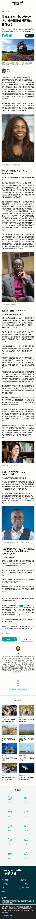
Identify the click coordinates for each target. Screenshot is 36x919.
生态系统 (5, 756)
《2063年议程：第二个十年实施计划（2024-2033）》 (18, 398)
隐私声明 (23, 880)
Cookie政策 (24, 884)
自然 (9, 816)
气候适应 (24, 689)
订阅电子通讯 (24, 887)
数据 (21, 605)
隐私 (17, 910)
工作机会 (5, 884)
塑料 (3, 736)
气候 (9, 802)
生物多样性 (22, 756)
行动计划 (14, 84)
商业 (9, 830)
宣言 (23, 84)
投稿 (3, 887)
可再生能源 (12, 689)
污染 (9, 844)
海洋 (26, 816)
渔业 (3, 775)
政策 (18, 689)
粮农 (26, 830)
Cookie (24, 910)
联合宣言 (17, 358)
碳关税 (7, 411)
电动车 (21, 717)
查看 (11, 903)
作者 (3, 891)
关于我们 (5, 880)
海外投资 (5, 717)
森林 (26, 858)
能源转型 (22, 736)
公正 (9, 858)
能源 (26, 802)
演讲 (26, 183)
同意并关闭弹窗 (8, 916)
